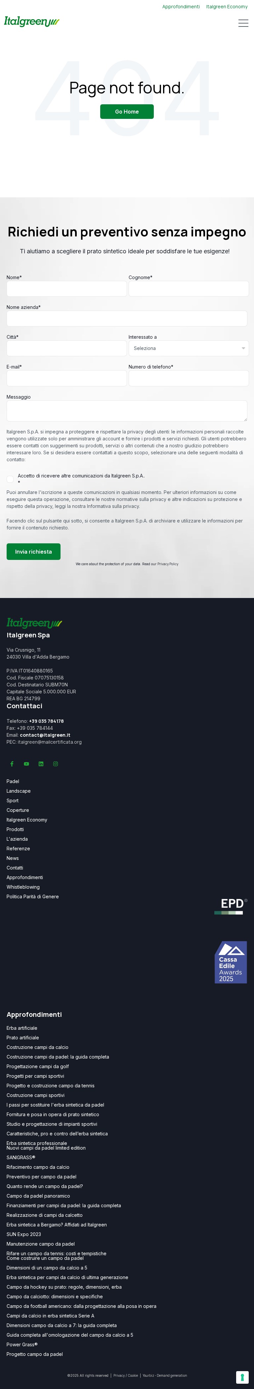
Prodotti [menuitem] (15, 829)
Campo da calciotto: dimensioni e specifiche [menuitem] (55, 1296)
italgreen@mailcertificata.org (50, 742)
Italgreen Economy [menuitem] (27, 820)
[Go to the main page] (32, 22)
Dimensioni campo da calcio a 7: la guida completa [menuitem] (62, 1325)
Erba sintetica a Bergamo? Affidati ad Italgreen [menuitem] (57, 1224)
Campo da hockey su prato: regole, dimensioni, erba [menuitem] (64, 1287)
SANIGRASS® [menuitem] (21, 1157)
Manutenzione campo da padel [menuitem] (41, 1244)
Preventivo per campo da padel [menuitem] (41, 1176)
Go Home (127, 111)
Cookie (133, 1375)
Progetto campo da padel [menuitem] (35, 1354)
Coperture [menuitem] (18, 810)
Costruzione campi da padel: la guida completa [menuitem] (58, 1057)
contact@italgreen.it (45, 735)
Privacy (119, 1375)
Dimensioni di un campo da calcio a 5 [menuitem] (47, 1267)
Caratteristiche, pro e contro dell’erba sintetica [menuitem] (57, 1133)
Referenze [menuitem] (18, 848)
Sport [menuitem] (13, 800)
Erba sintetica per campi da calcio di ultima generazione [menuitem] (67, 1277)
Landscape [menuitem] (19, 791)
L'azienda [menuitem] (17, 839)
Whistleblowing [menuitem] (23, 887)
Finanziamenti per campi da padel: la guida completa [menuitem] (64, 1205)
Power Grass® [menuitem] (22, 1344)
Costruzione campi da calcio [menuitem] (37, 1047)
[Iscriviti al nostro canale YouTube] (26, 764)
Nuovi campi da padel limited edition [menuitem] (46, 1148)
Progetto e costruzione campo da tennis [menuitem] (51, 1085)
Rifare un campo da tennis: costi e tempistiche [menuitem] (56, 1253)
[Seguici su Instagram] (55, 764)
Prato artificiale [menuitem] (23, 1037)
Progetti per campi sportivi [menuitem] (35, 1076)
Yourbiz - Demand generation (165, 1375)
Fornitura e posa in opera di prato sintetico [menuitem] (53, 1114)
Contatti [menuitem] (15, 868)
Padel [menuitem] (13, 781)
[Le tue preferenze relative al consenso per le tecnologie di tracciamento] (242, 1377)
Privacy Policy (167, 564)
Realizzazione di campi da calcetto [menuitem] (45, 1215)
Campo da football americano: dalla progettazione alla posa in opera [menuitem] (81, 1306)
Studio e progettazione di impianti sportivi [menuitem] (52, 1124)
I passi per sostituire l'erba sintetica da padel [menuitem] (55, 1105)
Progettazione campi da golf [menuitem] (38, 1066)
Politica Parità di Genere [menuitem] (33, 896)
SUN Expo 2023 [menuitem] (24, 1234)
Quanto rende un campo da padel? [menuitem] (45, 1186)
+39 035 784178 (46, 721)
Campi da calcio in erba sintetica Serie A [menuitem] (50, 1316)
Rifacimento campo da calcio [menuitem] (38, 1167)
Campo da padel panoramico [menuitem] (38, 1196)
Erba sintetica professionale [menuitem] (37, 1143)
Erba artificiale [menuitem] (22, 1028)
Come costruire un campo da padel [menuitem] (45, 1258)
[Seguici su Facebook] (12, 764)
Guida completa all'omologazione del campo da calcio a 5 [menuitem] (70, 1335)
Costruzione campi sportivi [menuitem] (35, 1095)
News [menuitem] (13, 858)
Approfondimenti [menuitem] (25, 877)
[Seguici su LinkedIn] (41, 764)
